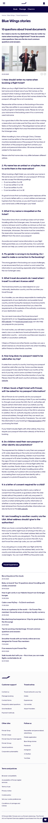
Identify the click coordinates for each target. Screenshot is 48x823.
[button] (4, 3)
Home (4, 15)
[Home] (24, 3)
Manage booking (34, 421)
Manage (22, 9)
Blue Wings (11, 15)
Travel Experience (22, 15)
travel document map (23, 322)
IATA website (6, 322)
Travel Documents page (27, 319)
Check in (31, 9)
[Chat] (45, 820)
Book (15, 9)
